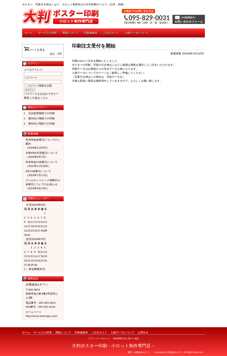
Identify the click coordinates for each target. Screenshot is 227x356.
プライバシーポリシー (99, 339)
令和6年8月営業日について (42, 153)
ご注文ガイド (111, 33)
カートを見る (37, 50)
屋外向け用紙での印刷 (41, 123)
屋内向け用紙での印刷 (41, 118)
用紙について (70, 33)
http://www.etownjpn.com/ (42, 316)
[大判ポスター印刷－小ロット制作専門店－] (61, 24)
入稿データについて (137, 33)
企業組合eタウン (142, 352)
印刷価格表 (90, 33)
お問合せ (143, 332)
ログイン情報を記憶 (39, 85)
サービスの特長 (47, 33)
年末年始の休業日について (41, 162)
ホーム (29, 33)
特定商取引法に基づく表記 (126, 339)
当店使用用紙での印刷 (41, 113)
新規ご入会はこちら (36, 98)
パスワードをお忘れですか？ (41, 94)
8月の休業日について (38, 171)
